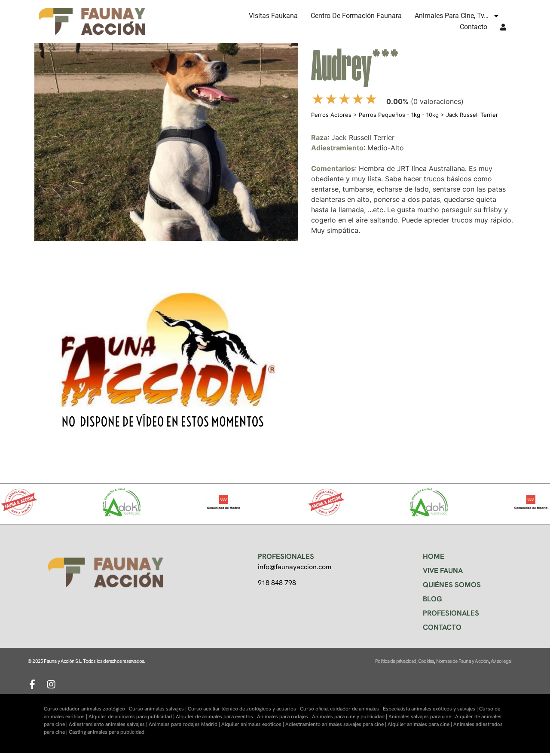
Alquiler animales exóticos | (253, 724)
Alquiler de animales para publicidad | (132, 716)
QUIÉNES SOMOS (452, 584)
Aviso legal (501, 661)
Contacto (473, 27)
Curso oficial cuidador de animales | (341, 708)
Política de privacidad (395, 661)
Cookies (426, 661)
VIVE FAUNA (443, 570)
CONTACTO (442, 627)
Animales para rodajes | (284, 716)
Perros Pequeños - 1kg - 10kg (399, 114)
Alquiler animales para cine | (420, 724)
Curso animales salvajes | (158, 708)
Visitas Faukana (273, 16)
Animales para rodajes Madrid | (185, 724)
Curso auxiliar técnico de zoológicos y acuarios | (244, 708)
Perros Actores (331, 114)
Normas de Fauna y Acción (462, 661)
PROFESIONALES (451, 613)
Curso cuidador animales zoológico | (86, 708)
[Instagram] (51, 684)
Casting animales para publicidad (106, 732)
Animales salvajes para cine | (421, 716)
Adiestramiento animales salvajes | (109, 724)
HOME (433, 556)
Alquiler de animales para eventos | (216, 716)
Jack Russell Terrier (472, 114)
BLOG (432, 599)
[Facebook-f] (32, 684)
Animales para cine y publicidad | (350, 716)
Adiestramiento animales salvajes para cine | (336, 724)
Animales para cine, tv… (452, 16)
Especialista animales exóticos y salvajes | (431, 708)
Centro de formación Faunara (356, 16)
